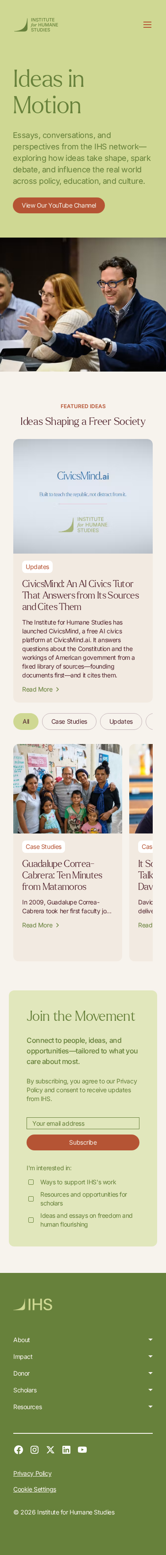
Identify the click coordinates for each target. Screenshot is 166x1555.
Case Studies (69, 721)
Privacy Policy (32, 1473)
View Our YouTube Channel (59, 205)
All (26, 721)
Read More (37, 689)
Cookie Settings (34, 1489)
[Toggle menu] (147, 24)
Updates (121, 721)
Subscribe (83, 1142)
